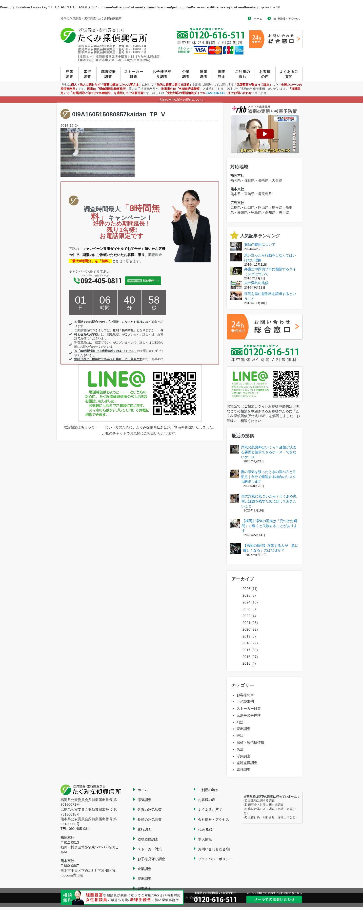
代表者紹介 (206, 829)
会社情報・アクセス (286, 18)
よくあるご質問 (289, 74)
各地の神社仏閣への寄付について (181, 99)
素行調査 (87, 74)
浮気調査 (69, 74)
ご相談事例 (245, 702)
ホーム (258, 18)
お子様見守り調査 (162, 74)
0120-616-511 (215, 93)
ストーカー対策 (133, 74)
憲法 (240, 736)
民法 (240, 749)
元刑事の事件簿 (249, 715)
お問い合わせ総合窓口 (215, 849)
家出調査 (204, 74)
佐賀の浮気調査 (150, 810)
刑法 (240, 722)
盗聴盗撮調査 (108, 74)
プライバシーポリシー (215, 859)
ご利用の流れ (242, 74)
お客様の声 (265, 74)
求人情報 (205, 839)
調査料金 (222, 74)
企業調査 (186, 74)
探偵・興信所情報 (250, 743)
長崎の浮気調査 (150, 819)
